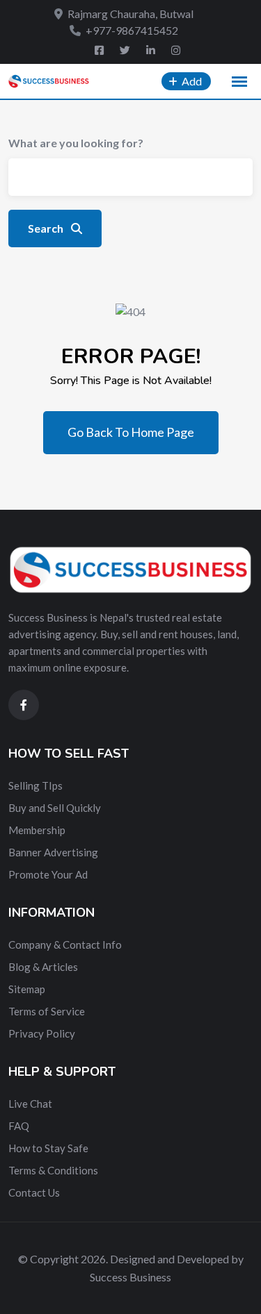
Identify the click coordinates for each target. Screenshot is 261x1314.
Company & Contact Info (65, 944)
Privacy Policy (41, 1033)
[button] (239, 82)
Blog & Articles (43, 966)
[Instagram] (175, 50)
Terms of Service (46, 1011)
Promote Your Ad (48, 874)
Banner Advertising (53, 852)
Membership (36, 830)
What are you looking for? (75, 142)
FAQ (18, 1126)
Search (46, 228)
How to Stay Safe (48, 1148)
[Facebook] (100, 50)
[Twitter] (126, 50)
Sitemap (26, 989)
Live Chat (30, 1103)
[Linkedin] (151, 50)
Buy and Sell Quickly (54, 807)
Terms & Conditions (53, 1170)
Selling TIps (35, 785)
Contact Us (34, 1192)
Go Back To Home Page (131, 432)
